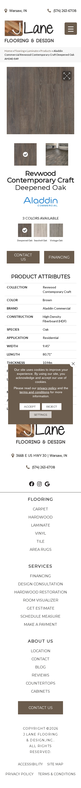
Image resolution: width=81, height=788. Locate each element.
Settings (40, 414)
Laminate (32, 51)
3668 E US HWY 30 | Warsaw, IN (41, 456)
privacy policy (46, 388)
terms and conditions (34, 392)
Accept (30, 406)
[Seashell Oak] (40, 230)
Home (8, 51)
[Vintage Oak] (56, 230)
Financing (59, 257)
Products (45, 51)
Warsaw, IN (18, 11)
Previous (6, 152)
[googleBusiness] (47, 484)
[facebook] (31, 484)
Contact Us (23, 257)
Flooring (19, 51)
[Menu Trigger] (71, 28)
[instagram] (39, 484)
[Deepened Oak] (25, 230)
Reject (51, 406)
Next (74, 152)
